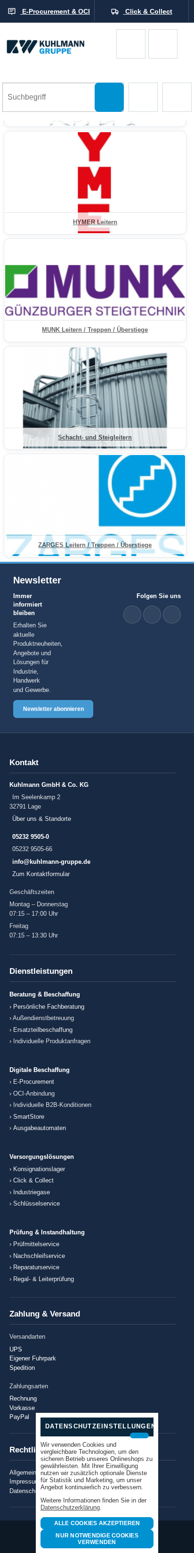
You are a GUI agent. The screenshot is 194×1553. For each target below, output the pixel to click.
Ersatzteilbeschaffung (43, 1029)
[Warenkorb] (131, 44)
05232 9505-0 (30, 836)
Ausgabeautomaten (39, 1127)
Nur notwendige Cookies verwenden (97, 1538)
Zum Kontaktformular (41, 874)
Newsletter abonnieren (53, 709)
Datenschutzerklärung (70, 1507)
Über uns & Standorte (41, 818)
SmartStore (28, 1116)
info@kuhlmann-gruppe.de (51, 861)
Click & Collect (33, 1180)
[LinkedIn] (132, 615)
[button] (143, 97)
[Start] (58, 44)
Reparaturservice (36, 1267)
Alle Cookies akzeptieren (97, 1523)
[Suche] (109, 97)
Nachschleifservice (39, 1255)
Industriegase (31, 1192)
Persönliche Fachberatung (48, 1006)
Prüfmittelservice (36, 1244)
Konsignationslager (39, 1169)
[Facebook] (152, 615)
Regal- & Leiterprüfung (43, 1279)
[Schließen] (139, 1435)
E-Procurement (33, 1081)
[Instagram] (172, 615)
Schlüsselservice (36, 1203)
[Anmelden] (163, 44)
